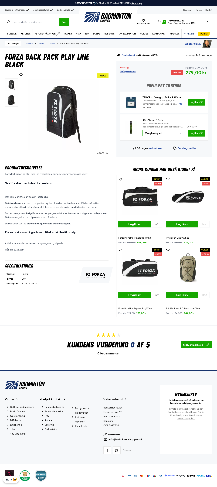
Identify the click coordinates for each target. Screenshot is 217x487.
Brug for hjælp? (193, 43)
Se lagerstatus (128, 71)
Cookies (126, 450)
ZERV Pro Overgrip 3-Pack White (161, 97)
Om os (199, 10)
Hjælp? (208, 10)
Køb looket (159, 33)
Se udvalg (136, 3)
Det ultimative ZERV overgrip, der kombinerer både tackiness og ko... (162, 102)
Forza (52, 43)
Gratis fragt (128, 55)
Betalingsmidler (187, 148)
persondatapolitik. (186, 418)
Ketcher (26, 33)
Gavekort (187, 10)
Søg (64, 22)
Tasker (68, 33)
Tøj (87, 33)
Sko (78, 33)
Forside (12, 33)
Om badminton (127, 33)
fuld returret (155, 148)
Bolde (96, 33)
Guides (144, 33)
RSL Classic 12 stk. (153, 120)
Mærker (175, 33)
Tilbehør (109, 33)
